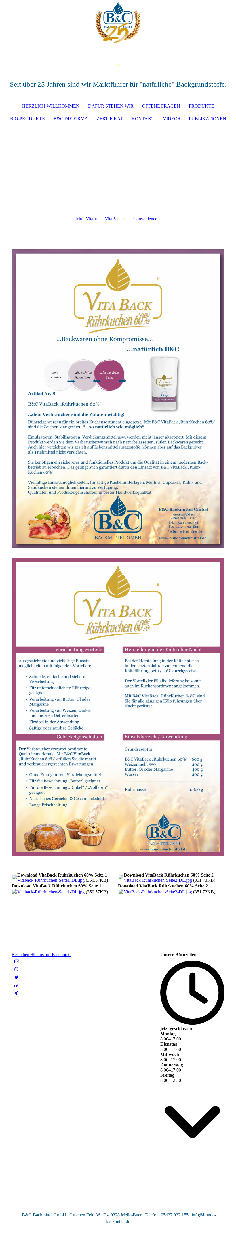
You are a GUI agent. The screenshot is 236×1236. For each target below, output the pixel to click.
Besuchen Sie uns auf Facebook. (41, 954)
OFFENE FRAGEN (161, 106)
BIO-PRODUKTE (27, 118)
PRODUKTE (201, 106)
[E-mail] (16, 961)
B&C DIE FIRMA (71, 118)
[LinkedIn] (16, 985)
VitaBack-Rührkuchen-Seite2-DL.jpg (158, 880)
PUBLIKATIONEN (207, 118)
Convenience (145, 218)
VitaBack (113, 218)
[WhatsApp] (16, 969)
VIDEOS (171, 118)
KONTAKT (143, 118)
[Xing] (16, 993)
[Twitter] (16, 977)
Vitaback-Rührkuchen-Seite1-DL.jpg (51, 880)
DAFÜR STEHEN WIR (111, 106)
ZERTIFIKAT (110, 118)
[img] (118, 21)
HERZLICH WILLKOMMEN (50, 106)
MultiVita (84, 218)
